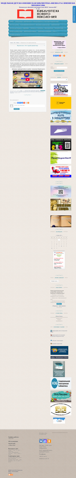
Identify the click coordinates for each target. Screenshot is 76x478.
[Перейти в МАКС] (45, 442)
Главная (11, 42)
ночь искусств (15, 91)
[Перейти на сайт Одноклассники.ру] (49, 442)
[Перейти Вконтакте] (41, 442)
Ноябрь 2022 (59, 235)
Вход (45, 434)
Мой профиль (41, 433)
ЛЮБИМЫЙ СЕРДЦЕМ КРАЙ (57, 343)
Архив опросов (62, 305)
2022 (14, 42)
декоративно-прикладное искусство (25, 91)
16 (56, 243)
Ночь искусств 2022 (34, 91)
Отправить (17, 108)
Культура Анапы (28, 90)
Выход (46, 433)
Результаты (55, 305)
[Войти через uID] (18, 103)
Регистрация (41, 434)
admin (21, 90)
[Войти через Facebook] (22, 103)
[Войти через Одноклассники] (28, 103)
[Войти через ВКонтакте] (20, 103)
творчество (12, 92)
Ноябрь (17, 42)
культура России (40, 91)
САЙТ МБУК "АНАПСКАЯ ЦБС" (57, 340)
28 (51, 248)
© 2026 (9, 473)
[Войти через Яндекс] (24, 103)
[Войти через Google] (26, 103)
